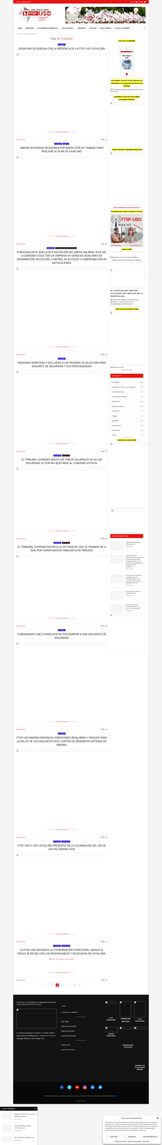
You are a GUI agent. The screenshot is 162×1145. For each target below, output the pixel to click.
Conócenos (29, 28)
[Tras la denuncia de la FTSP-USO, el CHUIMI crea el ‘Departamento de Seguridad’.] (7, 1128)
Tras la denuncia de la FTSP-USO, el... (22, 1127)
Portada (19, 34)
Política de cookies (121, 1141)
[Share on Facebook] (101, 139)
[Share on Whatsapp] (106, 139)
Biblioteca (82, 28)
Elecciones (127, 401)
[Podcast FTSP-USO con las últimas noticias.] (7, 1116)
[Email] (144, 2)
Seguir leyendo (61, 132)
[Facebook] (62, 1087)
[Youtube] (136, 2)
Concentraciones (127, 392)
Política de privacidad (134, 1141)
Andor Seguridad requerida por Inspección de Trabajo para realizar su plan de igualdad (61, 149)
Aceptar (113, 1137)
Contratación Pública (127, 397)
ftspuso (115, 1096)
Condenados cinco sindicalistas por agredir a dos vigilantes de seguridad (61, 635)
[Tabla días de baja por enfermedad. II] (117, 545)
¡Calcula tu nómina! (122, 28)
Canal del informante (68, 1036)
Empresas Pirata (127, 406)
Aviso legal (145, 1141)
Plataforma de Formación (47, 28)
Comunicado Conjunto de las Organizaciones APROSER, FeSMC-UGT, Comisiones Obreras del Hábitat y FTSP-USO (134, 579)
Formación (127, 411)
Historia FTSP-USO (67, 1050)
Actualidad (26, 34)
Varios (127, 435)
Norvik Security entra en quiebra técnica (133, 592)
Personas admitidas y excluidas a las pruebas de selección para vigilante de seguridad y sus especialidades (62, 364)
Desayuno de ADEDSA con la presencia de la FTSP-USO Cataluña (62, 48)
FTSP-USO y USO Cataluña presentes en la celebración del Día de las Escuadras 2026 (62, 847)
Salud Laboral (67, 28)
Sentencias (127, 430)
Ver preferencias (150, 1137)
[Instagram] (139, 2)
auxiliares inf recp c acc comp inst (127, 387)
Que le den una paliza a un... (24, 1137)
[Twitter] (133, 2)
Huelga (127, 416)
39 (75, 985)
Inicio (20, 28)
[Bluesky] (142, 2)
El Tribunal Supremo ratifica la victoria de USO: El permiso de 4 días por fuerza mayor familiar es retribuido (62, 548)
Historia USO (65, 1045)
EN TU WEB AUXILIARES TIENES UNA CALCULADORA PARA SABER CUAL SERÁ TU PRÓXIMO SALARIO (126, 293)
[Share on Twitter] (103, 139)
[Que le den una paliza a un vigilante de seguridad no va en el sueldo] (7, 1139)
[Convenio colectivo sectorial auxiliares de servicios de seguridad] (117, 608)
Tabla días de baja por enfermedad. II (133, 543)
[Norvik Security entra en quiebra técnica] (117, 595)
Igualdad (93, 28)
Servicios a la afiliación (70, 1012)
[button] (157, 1118)
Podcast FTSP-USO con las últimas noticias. (24, 1115)
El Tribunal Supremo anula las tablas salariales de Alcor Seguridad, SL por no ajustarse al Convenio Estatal (61, 461)
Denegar (132, 1137)
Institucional (127, 425)
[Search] (144, 28)
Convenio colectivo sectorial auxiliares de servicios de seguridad (133, 606)
